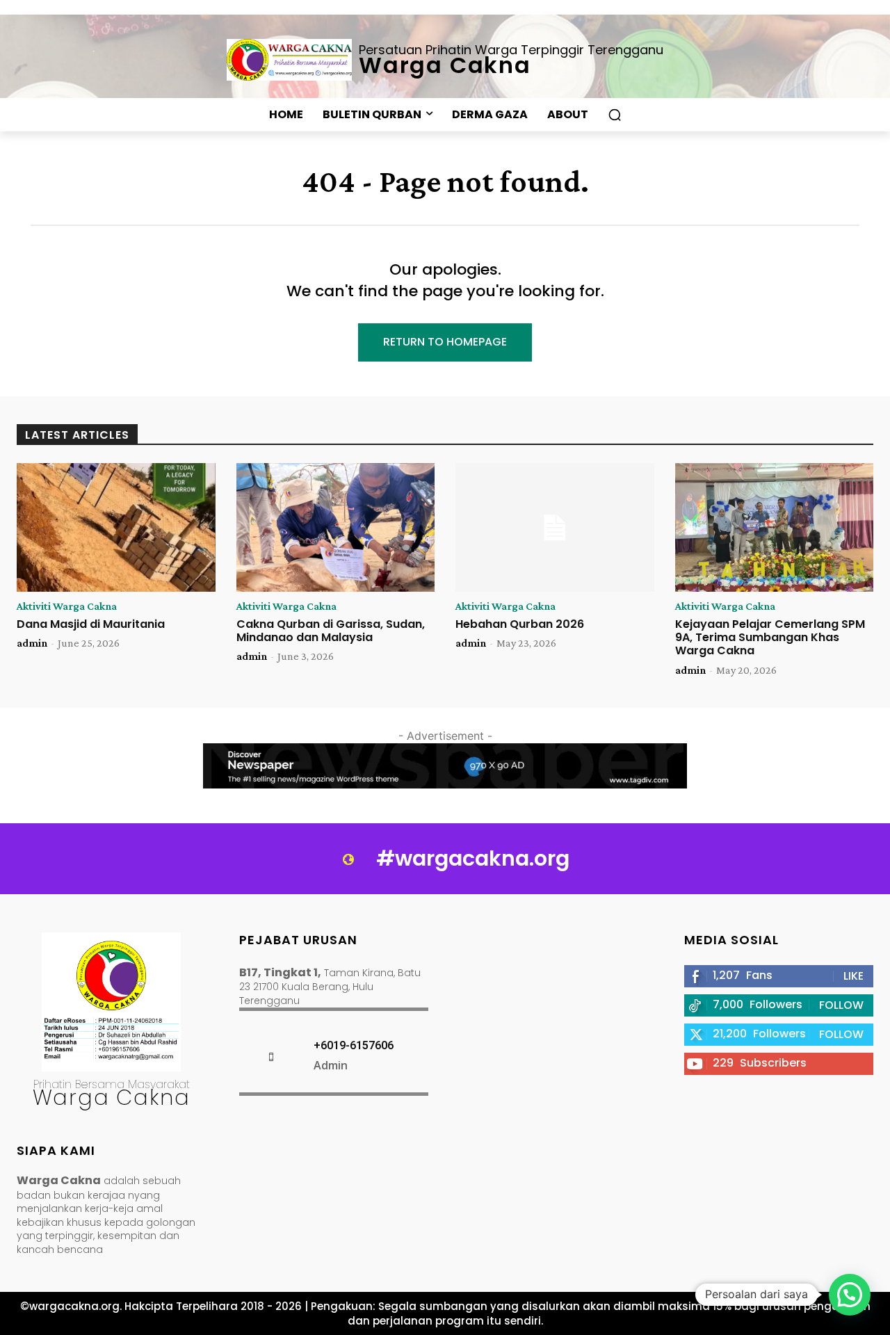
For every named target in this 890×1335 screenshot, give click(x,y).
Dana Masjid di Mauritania (91, 624)
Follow (841, 1005)
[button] (614, 114)
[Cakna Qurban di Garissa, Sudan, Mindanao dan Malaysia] (335, 527)
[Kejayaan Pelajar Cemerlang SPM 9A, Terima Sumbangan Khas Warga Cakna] (774, 527)
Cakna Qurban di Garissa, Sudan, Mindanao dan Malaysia (330, 630)
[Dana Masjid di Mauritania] (116, 527)
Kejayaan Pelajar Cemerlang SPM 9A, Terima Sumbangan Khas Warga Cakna (770, 637)
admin (32, 643)
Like (853, 976)
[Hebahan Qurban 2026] (554, 527)
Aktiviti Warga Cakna (67, 606)
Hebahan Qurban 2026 (519, 624)
